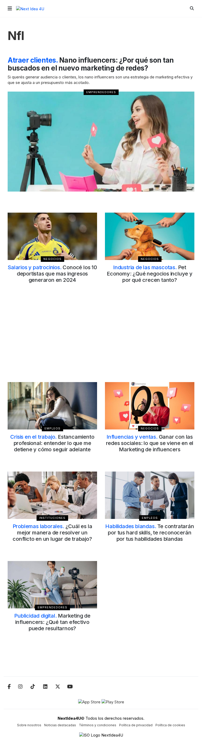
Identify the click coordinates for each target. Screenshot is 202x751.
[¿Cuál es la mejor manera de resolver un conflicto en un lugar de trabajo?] (52, 495)
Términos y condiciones (97, 725)
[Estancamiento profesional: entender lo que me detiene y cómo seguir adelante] (52, 405)
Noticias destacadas (60, 725)
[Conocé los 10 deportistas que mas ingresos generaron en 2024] (52, 236)
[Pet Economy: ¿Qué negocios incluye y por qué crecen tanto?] (149, 236)
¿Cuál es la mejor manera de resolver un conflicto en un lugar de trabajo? (52, 532)
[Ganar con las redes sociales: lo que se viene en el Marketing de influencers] (149, 405)
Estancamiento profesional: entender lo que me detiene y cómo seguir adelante (52, 443)
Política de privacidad (136, 725)
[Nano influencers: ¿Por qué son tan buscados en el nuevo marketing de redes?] (101, 142)
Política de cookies (170, 725)
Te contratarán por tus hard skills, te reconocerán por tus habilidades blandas (149, 532)
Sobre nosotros (29, 725)
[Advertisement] (101, 339)
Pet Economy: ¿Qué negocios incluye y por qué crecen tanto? (150, 273)
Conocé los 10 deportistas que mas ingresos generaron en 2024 (52, 273)
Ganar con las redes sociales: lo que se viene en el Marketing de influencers (150, 443)
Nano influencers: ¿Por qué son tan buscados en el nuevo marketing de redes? (91, 64)
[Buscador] (191, 8)
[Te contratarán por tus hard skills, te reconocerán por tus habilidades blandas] (149, 495)
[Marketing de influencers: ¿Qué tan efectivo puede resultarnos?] (52, 584)
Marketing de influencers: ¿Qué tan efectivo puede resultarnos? (52, 622)
